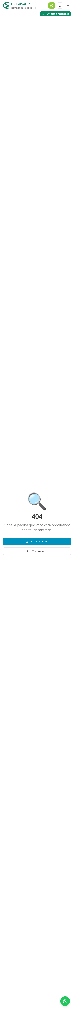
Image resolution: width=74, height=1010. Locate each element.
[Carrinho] (60, 5)
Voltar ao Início (39, 541)
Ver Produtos (39, 551)
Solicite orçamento (58, 13)
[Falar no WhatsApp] (65, 1001)
